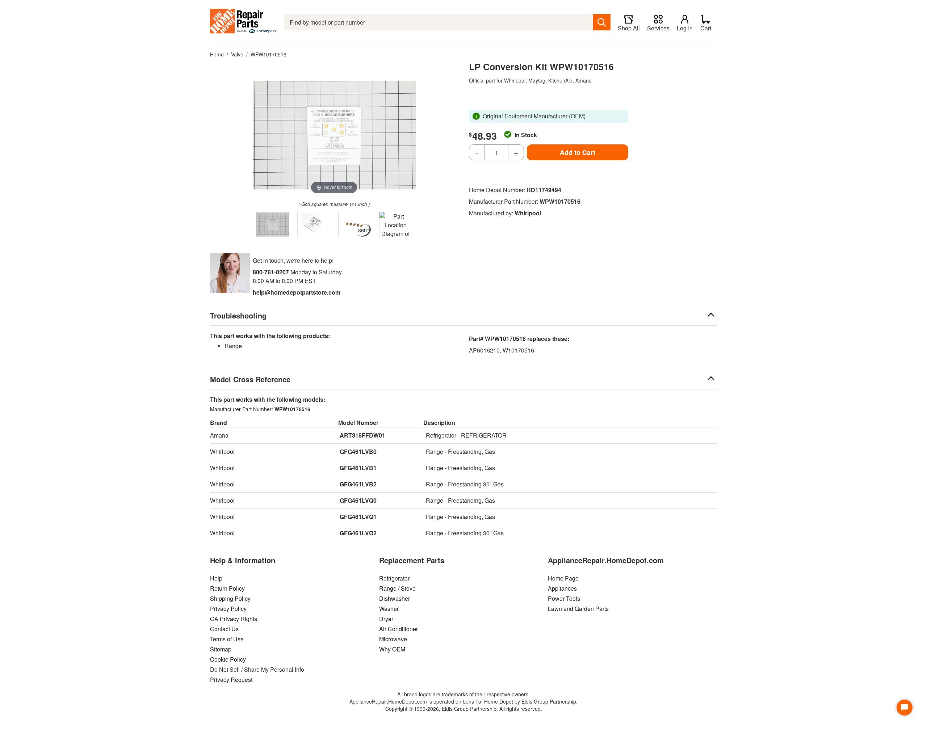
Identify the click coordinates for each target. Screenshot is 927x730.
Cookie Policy (228, 659)
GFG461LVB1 (358, 468)
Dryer (386, 619)
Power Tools (564, 598)
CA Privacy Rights (233, 619)
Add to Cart (577, 152)
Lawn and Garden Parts (578, 608)
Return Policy (227, 588)
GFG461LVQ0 (358, 500)
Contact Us (224, 629)
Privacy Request (231, 679)
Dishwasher (394, 598)
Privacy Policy (228, 608)
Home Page (563, 578)
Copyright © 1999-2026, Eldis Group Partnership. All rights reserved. (463, 708)
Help (216, 578)
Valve (237, 54)
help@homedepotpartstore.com (296, 292)
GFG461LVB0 (358, 451)
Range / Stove (397, 588)
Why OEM (392, 649)
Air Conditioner (398, 629)
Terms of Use (227, 639)
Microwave (393, 639)
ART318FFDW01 (362, 435)
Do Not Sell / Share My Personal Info (257, 669)
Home (217, 54)
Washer (389, 608)
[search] (602, 22)
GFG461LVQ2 (358, 533)
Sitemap (220, 649)
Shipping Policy (230, 598)
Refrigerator (394, 578)
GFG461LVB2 (358, 484)
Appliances (562, 588)
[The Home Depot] (243, 22)
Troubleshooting (238, 315)
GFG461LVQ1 (358, 516)
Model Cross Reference (250, 379)
